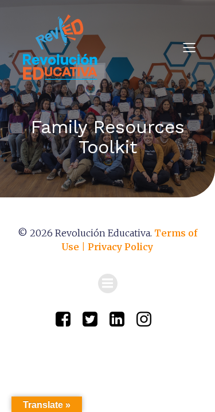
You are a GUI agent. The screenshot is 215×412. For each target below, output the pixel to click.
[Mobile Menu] (189, 47)
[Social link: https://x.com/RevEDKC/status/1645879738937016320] (94, 319)
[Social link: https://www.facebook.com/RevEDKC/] (67, 319)
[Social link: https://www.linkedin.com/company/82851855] (121, 319)
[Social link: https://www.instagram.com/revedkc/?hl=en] (148, 319)
